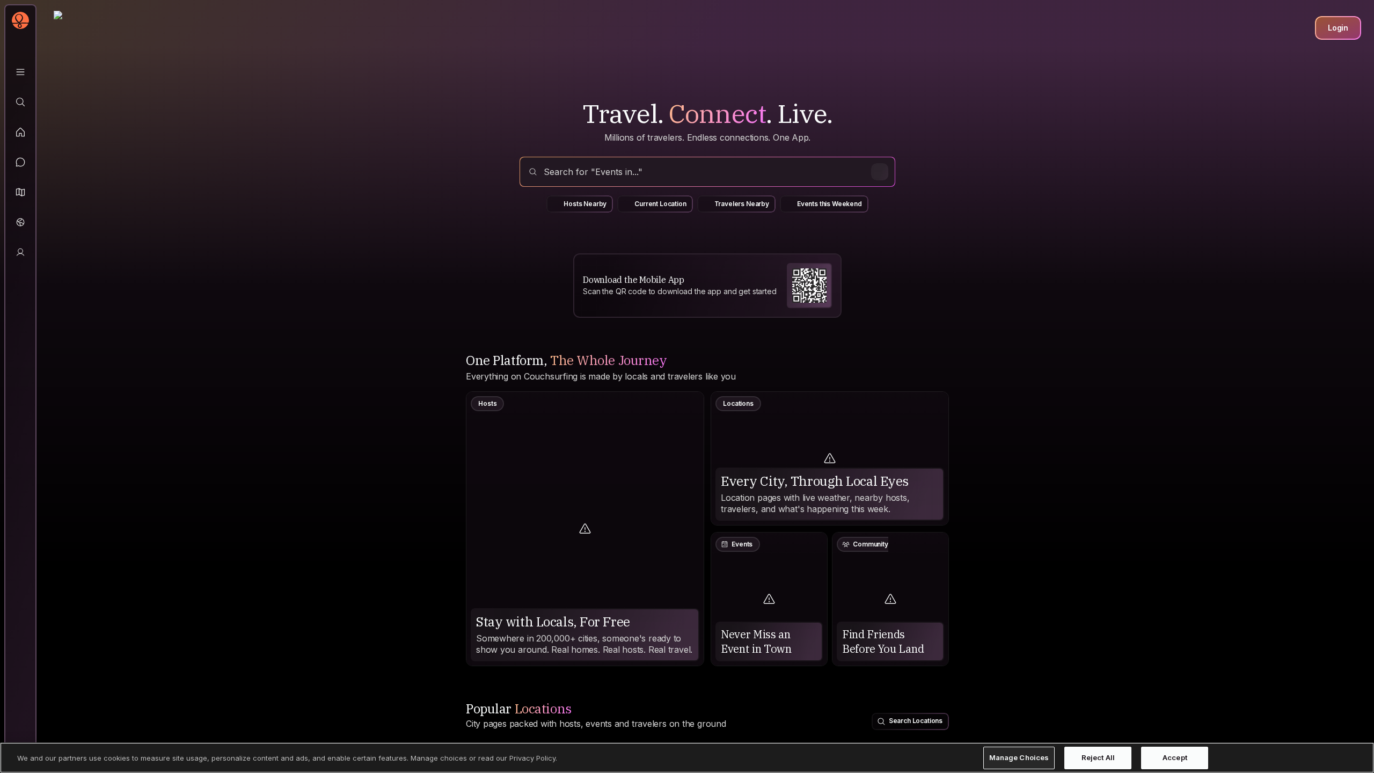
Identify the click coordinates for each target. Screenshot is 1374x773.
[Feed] (20, 132)
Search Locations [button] (915, 721)
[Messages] (20, 162)
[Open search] (707, 172)
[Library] (20, 72)
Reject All (1098, 757)
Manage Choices (1019, 757)
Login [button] (1338, 27)
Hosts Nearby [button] (585, 204)
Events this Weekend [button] (829, 204)
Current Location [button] (660, 204)
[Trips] (20, 222)
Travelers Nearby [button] (741, 204)
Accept (1175, 757)
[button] (20, 192)
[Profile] (20, 252)
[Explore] (20, 102)
